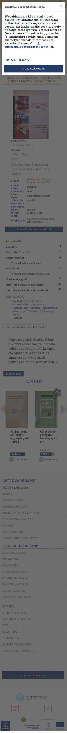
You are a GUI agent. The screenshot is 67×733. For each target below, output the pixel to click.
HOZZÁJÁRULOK (33, 68)
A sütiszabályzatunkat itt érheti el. (29, 44)
